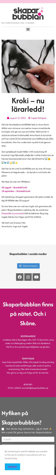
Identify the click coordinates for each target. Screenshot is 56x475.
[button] (28, 29)
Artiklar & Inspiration (12, 23)
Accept (12, 466)
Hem (3, 23)
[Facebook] (19, 277)
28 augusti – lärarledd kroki (14, 187)
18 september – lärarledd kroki (16, 191)
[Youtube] (36, 277)
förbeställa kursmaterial (13, 213)
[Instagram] (28, 277)
